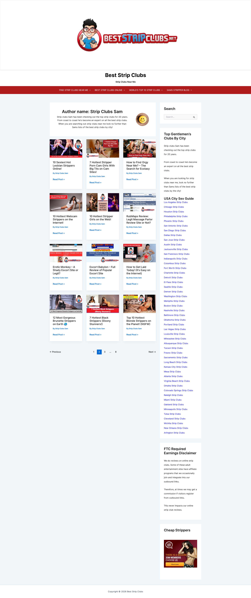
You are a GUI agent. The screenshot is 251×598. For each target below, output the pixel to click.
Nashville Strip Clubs (174, 310)
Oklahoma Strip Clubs (175, 319)
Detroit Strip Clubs (173, 277)
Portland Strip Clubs (174, 324)
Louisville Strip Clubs (174, 334)
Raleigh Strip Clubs (173, 395)
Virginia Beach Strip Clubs (177, 381)
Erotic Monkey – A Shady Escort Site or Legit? (65, 270)
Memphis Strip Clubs (174, 301)
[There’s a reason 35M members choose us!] (180, 553)
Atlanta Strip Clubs (173, 376)
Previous (55, 351)
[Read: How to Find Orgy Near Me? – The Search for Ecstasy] (139, 148)
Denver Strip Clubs (173, 291)
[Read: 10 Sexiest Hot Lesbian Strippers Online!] (66, 148)
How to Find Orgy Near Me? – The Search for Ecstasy (138, 165)
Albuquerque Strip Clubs (176, 343)
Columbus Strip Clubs (175, 263)
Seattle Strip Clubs (173, 287)
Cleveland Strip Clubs (174, 418)
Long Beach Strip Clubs (175, 362)
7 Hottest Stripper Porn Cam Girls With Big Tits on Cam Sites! (102, 167)
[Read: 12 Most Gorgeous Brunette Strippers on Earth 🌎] (66, 303)
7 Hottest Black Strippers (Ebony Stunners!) (100, 321)
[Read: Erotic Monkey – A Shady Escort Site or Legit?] (66, 253)
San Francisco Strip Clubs (176, 254)
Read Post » (59, 179)
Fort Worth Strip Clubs (175, 268)
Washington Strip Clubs (175, 296)
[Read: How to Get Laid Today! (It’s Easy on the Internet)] (139, 253)
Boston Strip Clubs (173, 305)
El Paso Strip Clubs (173, 282)
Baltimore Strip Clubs (174, 315)
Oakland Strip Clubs (174, 404)
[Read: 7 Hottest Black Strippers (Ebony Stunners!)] (102, 303)
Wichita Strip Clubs (173, 423)
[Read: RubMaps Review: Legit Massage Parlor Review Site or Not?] (139, 202)
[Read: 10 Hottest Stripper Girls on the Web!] (102, 202)
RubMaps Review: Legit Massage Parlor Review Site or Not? (139, 219)
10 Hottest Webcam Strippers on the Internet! (65, 219)
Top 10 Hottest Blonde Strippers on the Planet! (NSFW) (138, 321)
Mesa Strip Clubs (172, 371)
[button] (89, 90)
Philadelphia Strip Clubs (175, 216)
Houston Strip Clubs (174, 211)
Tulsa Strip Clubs (172, 414)
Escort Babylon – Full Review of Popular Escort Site (102, 270)
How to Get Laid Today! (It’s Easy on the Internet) (138, 270)
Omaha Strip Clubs (173, 385)
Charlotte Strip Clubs (174, 272)
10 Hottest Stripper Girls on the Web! (101, 218)
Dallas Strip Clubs (173, 235)
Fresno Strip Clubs (173, 352)
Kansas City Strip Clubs (175, 367)
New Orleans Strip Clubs (176, 428)
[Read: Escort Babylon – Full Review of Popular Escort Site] (102, 253)
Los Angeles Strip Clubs (176, 202)
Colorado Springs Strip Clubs (178, 390)
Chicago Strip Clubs (174, 207)
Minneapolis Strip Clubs (175, 409)
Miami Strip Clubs (172, 399)
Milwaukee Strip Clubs (175, 338)
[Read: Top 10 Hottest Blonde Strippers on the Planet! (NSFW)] (139, 303)
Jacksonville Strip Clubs (176, 249)
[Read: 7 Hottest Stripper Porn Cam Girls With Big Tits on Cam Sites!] (102, 148)
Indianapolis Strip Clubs (175, 258)
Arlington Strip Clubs (174, 432)
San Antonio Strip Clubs (176, 225)
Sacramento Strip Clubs (175, 357)
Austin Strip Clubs (173, 244)
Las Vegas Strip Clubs (175, 329)
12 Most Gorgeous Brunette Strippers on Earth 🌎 (64, 321)
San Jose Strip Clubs (174, 239)
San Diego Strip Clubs (175, 230)
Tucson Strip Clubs (173, 348)
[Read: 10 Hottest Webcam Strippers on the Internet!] (66, 202)
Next (152, 351)
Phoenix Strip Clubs (173, 221)
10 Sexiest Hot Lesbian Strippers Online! (64, 165)
